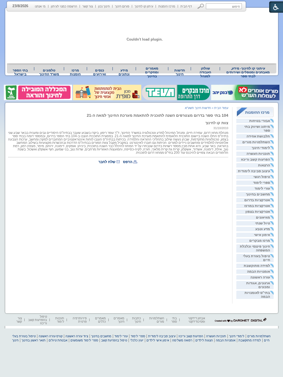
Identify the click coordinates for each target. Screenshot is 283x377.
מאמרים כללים (100, 320)
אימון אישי (262, 235)
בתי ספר (174, 320)
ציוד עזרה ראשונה (76, 336)
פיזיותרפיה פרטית (80, 320)
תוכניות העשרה (258, 154)
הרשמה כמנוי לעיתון (64, 6)
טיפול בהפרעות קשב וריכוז (37, 320)
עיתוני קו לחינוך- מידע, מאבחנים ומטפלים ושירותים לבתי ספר (248, 72)
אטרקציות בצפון (257, 212)
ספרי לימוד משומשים (84, 340)
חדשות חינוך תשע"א (198, 108)
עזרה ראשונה (260, 277)
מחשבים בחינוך (258, 194)
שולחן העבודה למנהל (205, 72)
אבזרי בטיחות (259, 121)
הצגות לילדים (204, 340)
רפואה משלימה (182, 340)
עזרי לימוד (262, 188)
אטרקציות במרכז (257, 206)
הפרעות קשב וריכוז (255, 159)
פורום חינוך (122, 6)
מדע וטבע (262, 229)
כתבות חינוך (136, 320)
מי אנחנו (40, 6)
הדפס (127, 162)
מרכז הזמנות (166, 6)
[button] (201, 6)
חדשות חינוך (179, 72)
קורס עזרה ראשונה (50, 336)
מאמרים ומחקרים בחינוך (152, 72)
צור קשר (87, 6)
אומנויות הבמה (258, 272)
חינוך (15, 340)
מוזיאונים (263, 217)
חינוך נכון (104, 6)
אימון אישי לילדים (157, 340)
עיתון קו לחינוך (144, 6)
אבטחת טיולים (58, 340)
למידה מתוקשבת (257, 266)
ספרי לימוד (261, 183)
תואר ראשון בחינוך (34, 340)
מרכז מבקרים (259, 241)
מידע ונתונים (124, 72)
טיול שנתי (262, 223)
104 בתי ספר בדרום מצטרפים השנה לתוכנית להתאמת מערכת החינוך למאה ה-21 (157, 115)
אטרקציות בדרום (257, 200)
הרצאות (264, 165)
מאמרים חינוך (119, 320)
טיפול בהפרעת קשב (114, 340)
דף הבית (186, 6)
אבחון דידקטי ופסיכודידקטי (196, 320)
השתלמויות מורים (256, 142)
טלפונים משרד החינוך (49, 72)
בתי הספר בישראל (20, 72)
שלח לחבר (106, 162)
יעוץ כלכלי (136, 340)
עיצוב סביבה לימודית (254, 171)
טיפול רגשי (261, 177)
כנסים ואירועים (99, 72)
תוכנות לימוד (59, 320)
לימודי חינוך (261, 148)
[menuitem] (248, 72)
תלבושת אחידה (258, 136)
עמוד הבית (221, 108)
